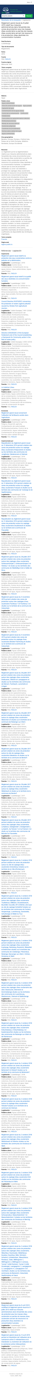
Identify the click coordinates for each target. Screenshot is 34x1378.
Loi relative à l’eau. (7, 387)
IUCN (12, 1375)
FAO (20, 1375)
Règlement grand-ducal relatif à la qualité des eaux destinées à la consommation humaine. (16, 279)
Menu (29, 2)
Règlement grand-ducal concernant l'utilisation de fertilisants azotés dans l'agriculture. (14, 415)
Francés (4, 239)
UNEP (16, 1375)
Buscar (29, 16)
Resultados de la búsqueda (11, 20)
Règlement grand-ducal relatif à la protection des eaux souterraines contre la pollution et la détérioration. (16, 258)
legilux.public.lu (6, 244)
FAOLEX (8, 59)
